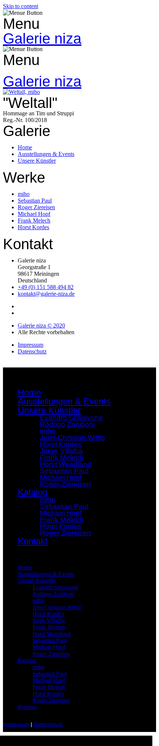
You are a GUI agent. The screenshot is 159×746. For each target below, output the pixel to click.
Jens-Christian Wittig (57, 607)
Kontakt (33, 541)
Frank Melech (49, 627)
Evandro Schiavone (55, 587)
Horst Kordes (48, 614)
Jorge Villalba (49, 620)
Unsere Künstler (37, 580)
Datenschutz (48, 724)
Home (29, 392)
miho (38, 600)
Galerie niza (42, 38)
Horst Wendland (52, 634)
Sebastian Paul (50, 640)
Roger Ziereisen (65, 484)
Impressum (16, 724)
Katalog (27, 660)
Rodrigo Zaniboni (67, 424)
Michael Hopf (49, 647)
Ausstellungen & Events (64, 401)
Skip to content (20, 6)
